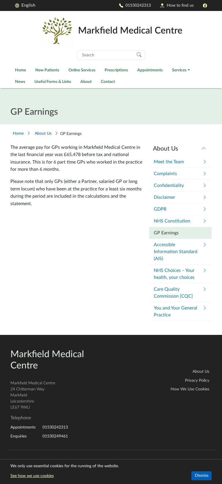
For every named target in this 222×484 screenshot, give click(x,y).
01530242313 (138, 5)
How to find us (180, 5)
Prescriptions (116, 70)
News (20, 81)
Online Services (82, 70)
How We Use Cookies (190, 389)
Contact (108, 81)
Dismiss (201, 476)
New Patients (47, 70)
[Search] (139, 54)
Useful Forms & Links (52, 81)
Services (179, 70)
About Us (43, 133)
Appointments (150, 70)
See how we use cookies (32, 476)
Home (20, 70)
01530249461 (55, 436)
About (86, 81)
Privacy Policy (197, 381)
